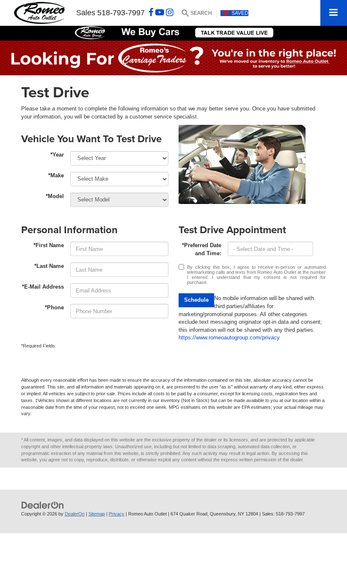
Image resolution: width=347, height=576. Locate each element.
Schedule (196, 300)
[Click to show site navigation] (333, 13)
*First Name (48, 245)
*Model (55, 196)
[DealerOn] (42, 505)
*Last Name (49, 266)
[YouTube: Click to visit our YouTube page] (159, 13)
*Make (56, 175)
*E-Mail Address (43, 287)
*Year (57, 155)
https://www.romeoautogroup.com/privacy (229, 337)
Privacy (116, 513)
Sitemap (96, 513)
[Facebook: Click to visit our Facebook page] (151, 13)
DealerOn (75, 513)
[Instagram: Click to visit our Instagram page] (170, 13)
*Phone (54, 307)
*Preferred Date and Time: (201, 249)
